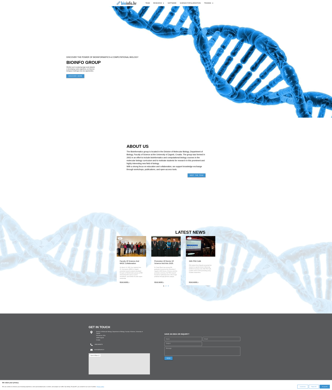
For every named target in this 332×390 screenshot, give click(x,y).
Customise (303, 386)
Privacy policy (100, 386)
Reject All (313, 386)
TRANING (207, 3)
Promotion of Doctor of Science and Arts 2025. (164, 262)
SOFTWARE (172, 3)
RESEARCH (157, 3)
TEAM (147, 3)
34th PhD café (195, 261)
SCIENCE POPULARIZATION (190, 3)
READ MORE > (124, 282)
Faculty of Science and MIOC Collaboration (129, 262)
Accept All (324, 386)
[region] (166, 385)
